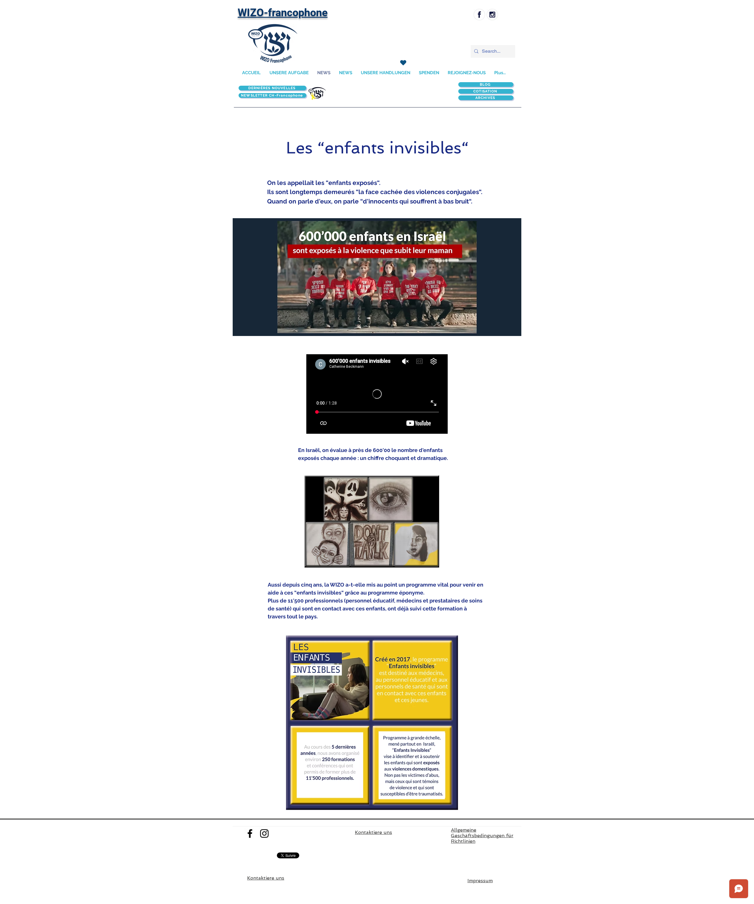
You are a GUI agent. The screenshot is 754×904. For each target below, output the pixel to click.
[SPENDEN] (403, 62)
